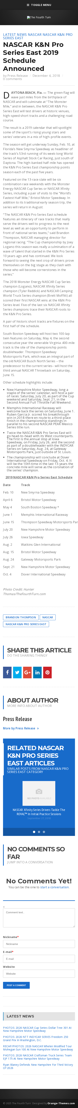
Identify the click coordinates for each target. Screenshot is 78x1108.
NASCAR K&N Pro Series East (26, 624)
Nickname (11, 937)
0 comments (12, 79)
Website (9, 967)
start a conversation (54, 887)
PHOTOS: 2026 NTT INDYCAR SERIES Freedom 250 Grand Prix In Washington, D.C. (35, 1038)
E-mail (8, 952)
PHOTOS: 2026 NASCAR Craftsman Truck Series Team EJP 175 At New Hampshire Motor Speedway (37, 1057)
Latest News (15, 34)
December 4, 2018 (46, 75)
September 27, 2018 (39, 818)
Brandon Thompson (21, 617)
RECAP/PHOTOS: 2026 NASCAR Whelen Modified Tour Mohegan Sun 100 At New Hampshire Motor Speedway (38, 1047)
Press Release (17, 75)
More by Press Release (19, 728)
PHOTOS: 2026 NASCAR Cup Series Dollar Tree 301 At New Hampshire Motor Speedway (37, 1029)
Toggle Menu (41, 5)
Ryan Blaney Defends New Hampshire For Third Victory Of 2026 (38, 1066)
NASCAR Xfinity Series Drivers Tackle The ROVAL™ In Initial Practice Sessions (39, 811)
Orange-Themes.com (61, 1103)
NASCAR (35, 34)
